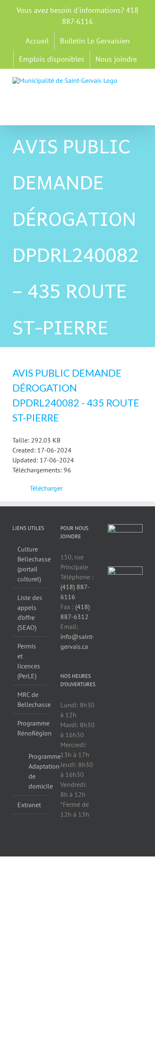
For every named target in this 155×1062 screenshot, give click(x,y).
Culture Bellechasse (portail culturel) (30, 564)
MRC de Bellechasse (30, 699)
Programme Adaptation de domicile (34, 771)
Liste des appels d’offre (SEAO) (29, 612)
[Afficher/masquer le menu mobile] (139, 81)
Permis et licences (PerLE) (28, 661)
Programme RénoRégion (30, 728)
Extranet (29, 805)
